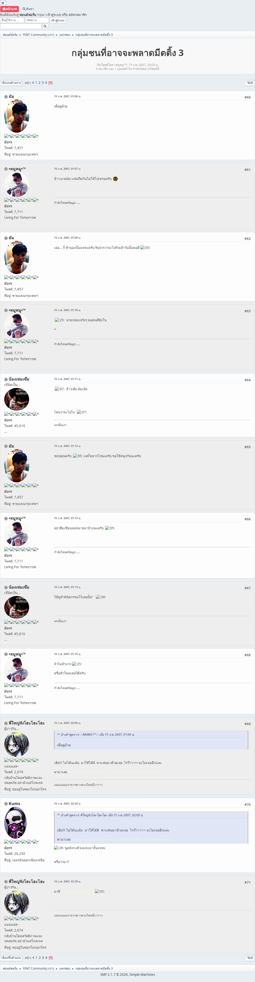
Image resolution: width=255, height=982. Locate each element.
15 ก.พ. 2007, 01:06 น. (67, 96)
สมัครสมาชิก (77, 14)
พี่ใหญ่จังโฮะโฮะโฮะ (27, 723)
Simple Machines (142, 974)
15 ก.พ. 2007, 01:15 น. (67, 654)
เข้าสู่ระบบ (53, 14)
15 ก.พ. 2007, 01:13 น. (67, 518)
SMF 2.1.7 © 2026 (114, 974)
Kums (14, 803)
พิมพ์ (250, 83)
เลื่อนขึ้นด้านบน (11, 958)
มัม (11, 96)
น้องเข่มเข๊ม (19, 379)
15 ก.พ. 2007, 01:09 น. (67, 237)
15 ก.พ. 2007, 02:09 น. (67, 723)
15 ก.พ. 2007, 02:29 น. (67, 881)
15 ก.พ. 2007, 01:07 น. (67, 168)
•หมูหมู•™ (17, 168)
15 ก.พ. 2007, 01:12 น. (67, 446)
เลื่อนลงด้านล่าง (11, 83)
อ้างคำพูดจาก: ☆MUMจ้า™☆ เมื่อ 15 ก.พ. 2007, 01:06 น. (97, 734)
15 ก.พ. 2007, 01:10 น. (67, 310)
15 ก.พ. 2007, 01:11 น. (67, 379)
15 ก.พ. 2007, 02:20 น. (67, 803)
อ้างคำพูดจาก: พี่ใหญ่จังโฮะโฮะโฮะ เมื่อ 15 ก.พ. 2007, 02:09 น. (102, 815)
